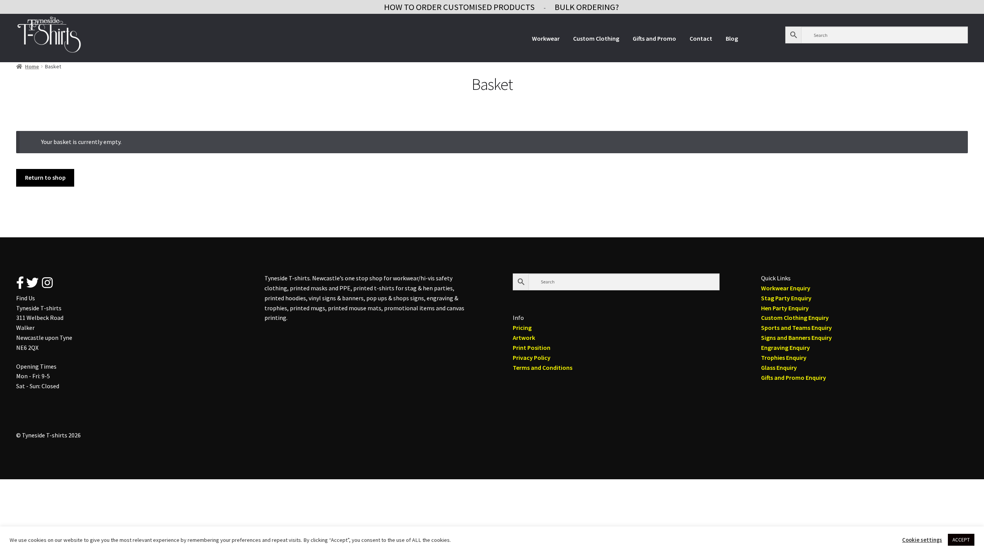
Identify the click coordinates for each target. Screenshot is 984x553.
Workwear (546, 38)
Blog (732, 38)
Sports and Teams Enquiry (796, 327)
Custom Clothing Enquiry (795, 317)
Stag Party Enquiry (786, 298)
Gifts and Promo (654, 38)
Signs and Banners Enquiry (796, 337)
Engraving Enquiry (785, 347)
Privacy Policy (531, 357)
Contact (701, 38)
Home (32, 66)
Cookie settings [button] (922, 539)
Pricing (522, 327)
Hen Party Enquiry (785, 308)
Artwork (524, 337)
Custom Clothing (596, 38)
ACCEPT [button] (961, 539)
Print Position (531, 347)
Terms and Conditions (542, 367)
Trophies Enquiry (783, 357)
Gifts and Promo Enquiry (793, 377)
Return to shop (45, 177)
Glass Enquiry (779, 367)
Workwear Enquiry (785, 288)
